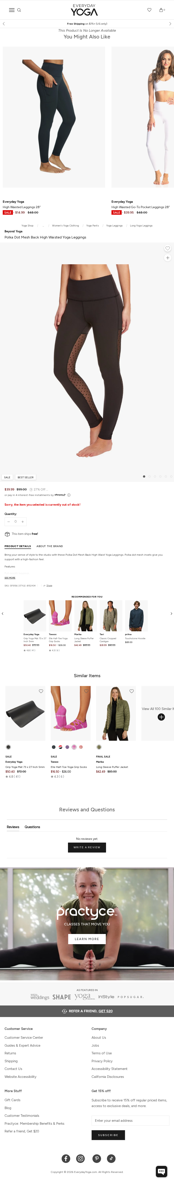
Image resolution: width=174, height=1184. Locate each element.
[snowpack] (54, 747)
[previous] (4, 24)
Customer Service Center (24, 1038)
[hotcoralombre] (81, 747)
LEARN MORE (87, 939)
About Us (99, 1038)
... (43, 225)
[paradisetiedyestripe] (74, 747)
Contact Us (13, 1069)
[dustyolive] (99, 747)
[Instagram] (81, 1158)
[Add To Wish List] (167, 248)
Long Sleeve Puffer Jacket (84, 640)
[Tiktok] (111, 1158)
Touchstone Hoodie (135, 638)
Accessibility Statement (110, 1069)
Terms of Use (102, 1053)
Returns (10, 1053)
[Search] (19, 10)
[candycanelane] (60, 747)
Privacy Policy (102, 1061)
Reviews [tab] (13, 828)
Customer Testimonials (22, 1116)
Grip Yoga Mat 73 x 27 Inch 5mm (35, 640)
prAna (128, 634)
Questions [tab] (32, 828)
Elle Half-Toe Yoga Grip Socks (58, 640)
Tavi (102, 634)
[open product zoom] (167, 257)
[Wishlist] (149, 10)
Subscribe (108, 1135)
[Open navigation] (11, 10)
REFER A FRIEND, (91, 1011)
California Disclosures (108, 1077)
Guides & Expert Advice (22, 1045)
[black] (8, 747)
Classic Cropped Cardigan (108, 640)
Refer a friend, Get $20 (22, 1131)
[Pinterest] (97, 1158)
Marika (77, 634)
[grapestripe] (67, 747)
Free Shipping (87, 23)
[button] (29, 650)
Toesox (52, 634)
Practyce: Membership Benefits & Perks (34, 1124)
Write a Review (90, 849)
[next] (170, 24)
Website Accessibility (20, 1077)
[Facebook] (66, 1158)
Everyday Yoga (31, 634)
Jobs (95, 1045)
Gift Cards (12, 1100)
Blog (8, 1108)
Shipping (11, 1061)
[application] (161, 1171)
